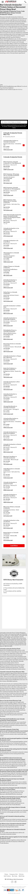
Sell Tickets (7, 876)
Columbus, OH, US (9, 136)
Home (6, 874)
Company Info (13, 874)
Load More (14, 545)
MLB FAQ (21, 876)
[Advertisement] (14, 69)
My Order (14, 876)
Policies (21, 874)
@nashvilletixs (18, 89)
